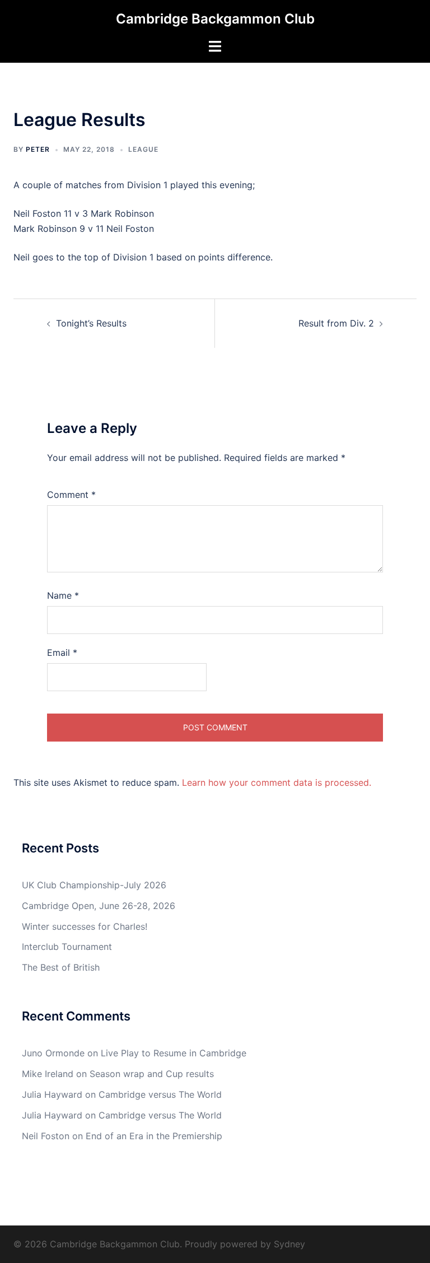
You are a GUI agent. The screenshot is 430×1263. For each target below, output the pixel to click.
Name (63, 595)
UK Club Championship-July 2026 (94, 885)
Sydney (289, 1244)
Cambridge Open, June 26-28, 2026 (98, 905)
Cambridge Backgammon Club (215, 19)
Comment (71, 494)
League (143, 149)
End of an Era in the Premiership (154, 1135)
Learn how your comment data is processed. (276, 782)
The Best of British (61, 967)
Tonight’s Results (91, 323)
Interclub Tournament (67, 946)
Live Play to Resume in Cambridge (173, 1053)
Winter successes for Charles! (84, 926)
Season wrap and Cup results (152, 1073)
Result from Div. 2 (336, 323)
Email (62, 652)
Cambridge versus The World (160, 1094)
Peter (38, 149)
